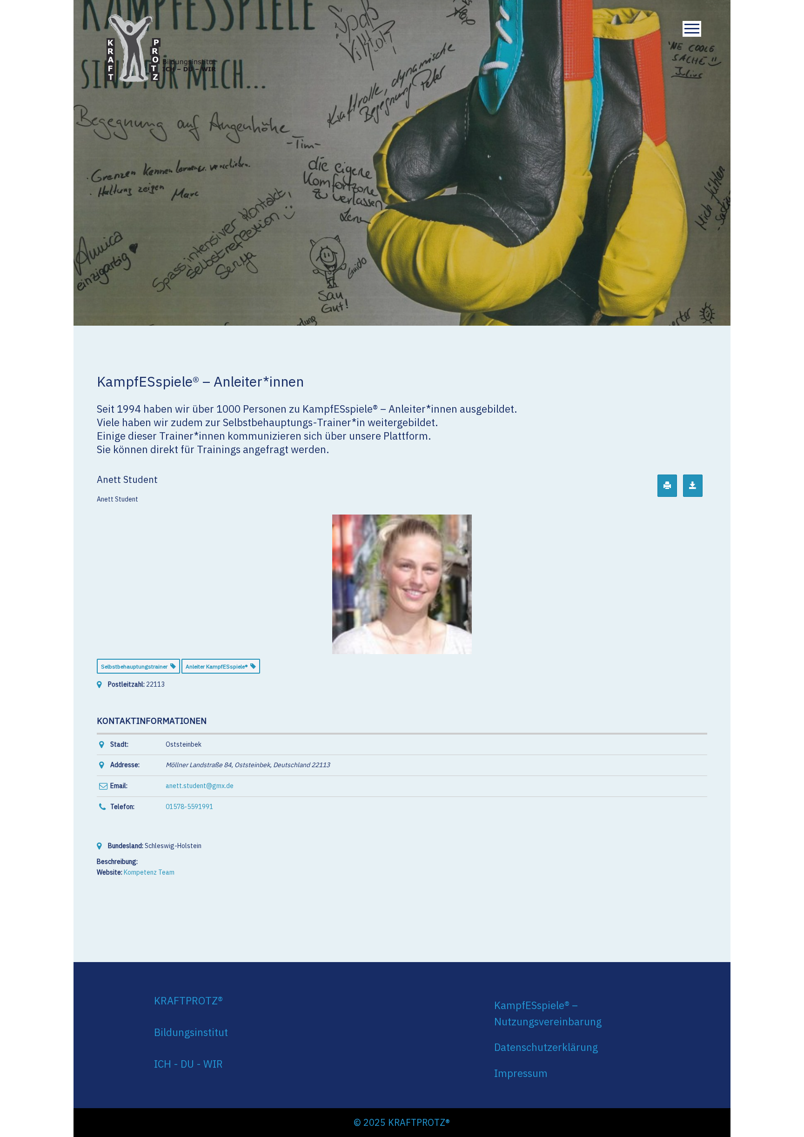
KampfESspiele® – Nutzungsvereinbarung (548, 1013)
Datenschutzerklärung (546, 1047)
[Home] (161, 46)
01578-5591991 (189, 807)
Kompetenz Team (149, 872)
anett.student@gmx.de (200, 786)
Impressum (521, 1073)
